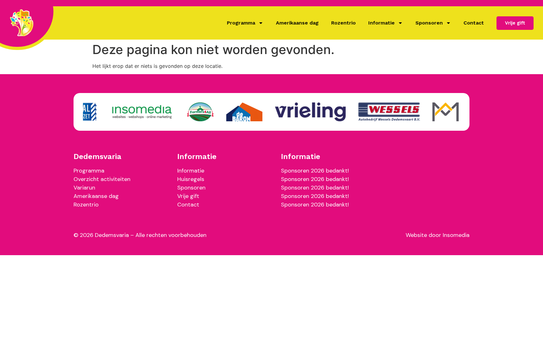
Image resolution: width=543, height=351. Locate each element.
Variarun (84, 187)
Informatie (381, 23)
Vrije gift (188, 196)
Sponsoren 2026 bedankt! (315, 170)
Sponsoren (429, 23)
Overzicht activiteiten (102, 179)
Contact (473, 23)
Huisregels (190, 179)
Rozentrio (343, 23)
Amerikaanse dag (297, 23)
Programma (241, 23)
